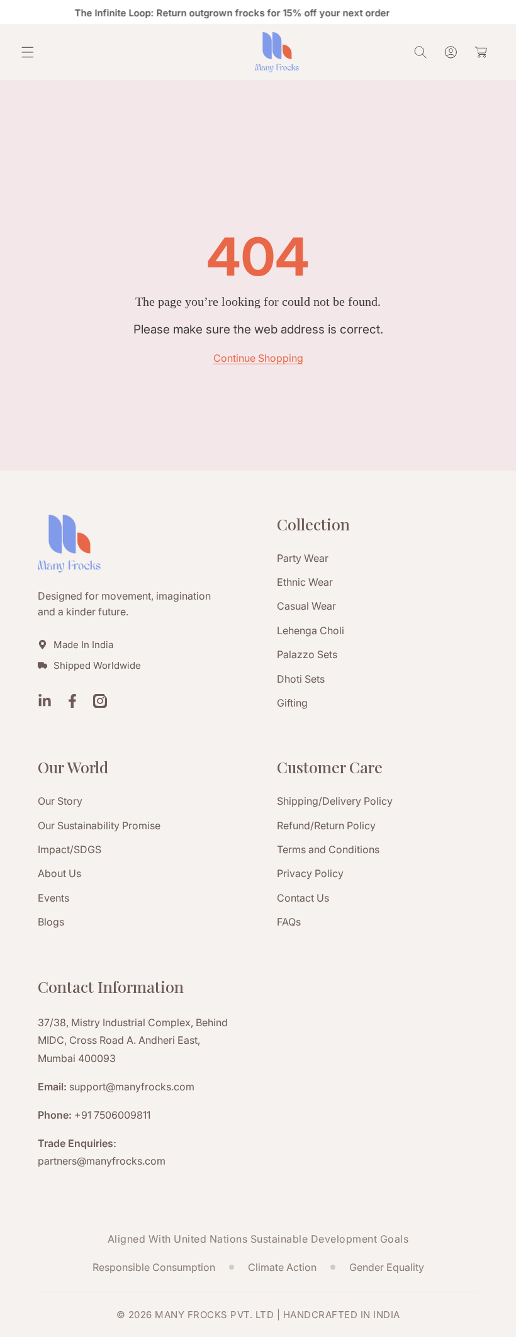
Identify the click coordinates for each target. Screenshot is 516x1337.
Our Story (60, 801)
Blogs (51, 921)
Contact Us (303, 898)
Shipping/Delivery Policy (335, 801)
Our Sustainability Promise (99, 825)
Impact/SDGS (69, 849)
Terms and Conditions (328, 849)
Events (53, 898)
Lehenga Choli (310, 630)
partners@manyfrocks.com (101, 1161)
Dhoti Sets (301, 679)
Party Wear (302, 558)
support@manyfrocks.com (131, 1086)
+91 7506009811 (112, 1115)
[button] (28, 52)
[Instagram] (100, 702)
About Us (59, 873)
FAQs (289, 921)
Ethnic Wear (305, 582)
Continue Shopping (258, 358)
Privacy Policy (310, 873)
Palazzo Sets (307, 654)
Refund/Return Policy (326, 825)
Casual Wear (306, 606)
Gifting (292, 702)
